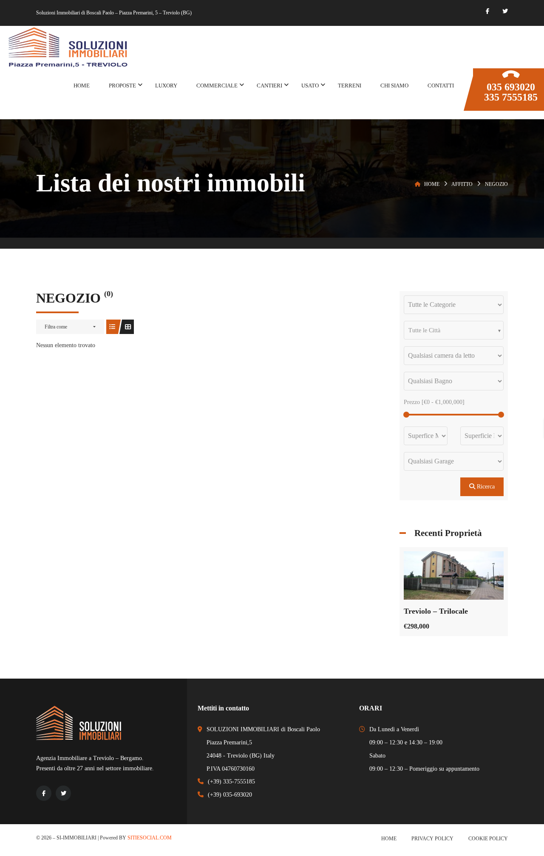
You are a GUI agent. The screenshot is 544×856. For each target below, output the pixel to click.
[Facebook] (487, 11)
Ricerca (485, 486)
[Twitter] (505, 11)
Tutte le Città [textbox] (424, 330)
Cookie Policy (488, 839)
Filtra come (56, 327)
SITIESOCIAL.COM (150, 838)
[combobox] (454, 330)
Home (431, 184)
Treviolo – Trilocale (436, 611)
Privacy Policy (432, 839)
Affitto (462, 184)
